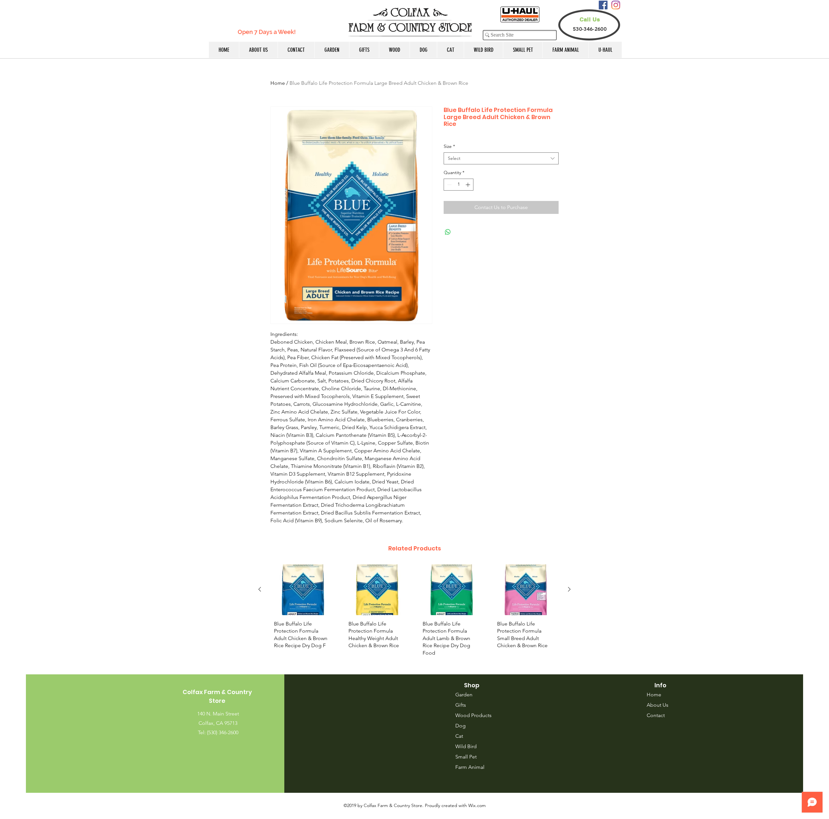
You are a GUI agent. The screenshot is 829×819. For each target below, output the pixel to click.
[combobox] (501, 158)
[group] (414, 613)
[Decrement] (449, 184)
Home (277, 83)
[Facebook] (603, 5)
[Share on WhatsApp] (448, 232)
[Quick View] (303, 589)
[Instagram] (615, 5)
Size (449, 146)
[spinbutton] (458, 184)
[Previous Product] (260, 589)
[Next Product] (569, 589)
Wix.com (477, 805)
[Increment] (468, 184)
